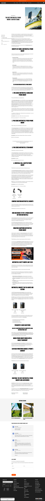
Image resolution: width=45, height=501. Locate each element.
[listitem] (4, 44)
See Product (14, 198)
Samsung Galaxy (25, 80)
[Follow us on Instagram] (5, 485)
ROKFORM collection (28, 45)
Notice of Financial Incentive (38, 490)
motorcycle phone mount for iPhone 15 (19, 292)
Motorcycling (6, 41)
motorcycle (2, 41)
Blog (24, 488)
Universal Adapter (16, 333)
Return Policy (37, 481)
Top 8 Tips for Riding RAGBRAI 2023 (15, 418)
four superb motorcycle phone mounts (18, 40)
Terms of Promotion (16, 483)
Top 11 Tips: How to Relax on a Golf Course (27, 419)
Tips (8, 41)
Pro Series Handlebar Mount (16, 100)
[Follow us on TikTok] (9, 485)
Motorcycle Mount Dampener (19, 356)
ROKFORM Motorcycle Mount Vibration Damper (23, 241)
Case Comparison (26, 497)
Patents (25, 495)
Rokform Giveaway (26, 483)
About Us (25, 481)
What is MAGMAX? (26, 494)
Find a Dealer (15, 490)
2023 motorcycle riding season (27, 88)
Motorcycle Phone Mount (25, 130)
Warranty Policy (37, 483)
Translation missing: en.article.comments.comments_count (6, 38)
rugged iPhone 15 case (22, 358)
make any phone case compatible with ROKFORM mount (26, 333)
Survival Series (25, 317)
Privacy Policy (26, 462)
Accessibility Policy (37, 484)
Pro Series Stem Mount (15, 152)
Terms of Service (31, 462)
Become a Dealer (26, 491)
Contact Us (15, 481)
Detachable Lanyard (20, 298)
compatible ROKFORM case (14, 41)
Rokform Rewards (26, 484)
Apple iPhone (20, 80)
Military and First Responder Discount (18, 487)
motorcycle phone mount (19, 222)
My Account (15, 484)
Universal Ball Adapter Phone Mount (17, 170)
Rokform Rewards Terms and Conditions (28, 486)
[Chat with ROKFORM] (43, 499)
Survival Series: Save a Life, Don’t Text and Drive (18, 319)
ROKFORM (12, 38)
